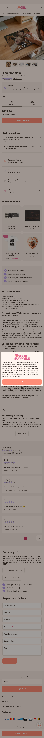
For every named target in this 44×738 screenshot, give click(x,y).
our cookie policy (15, 376)
